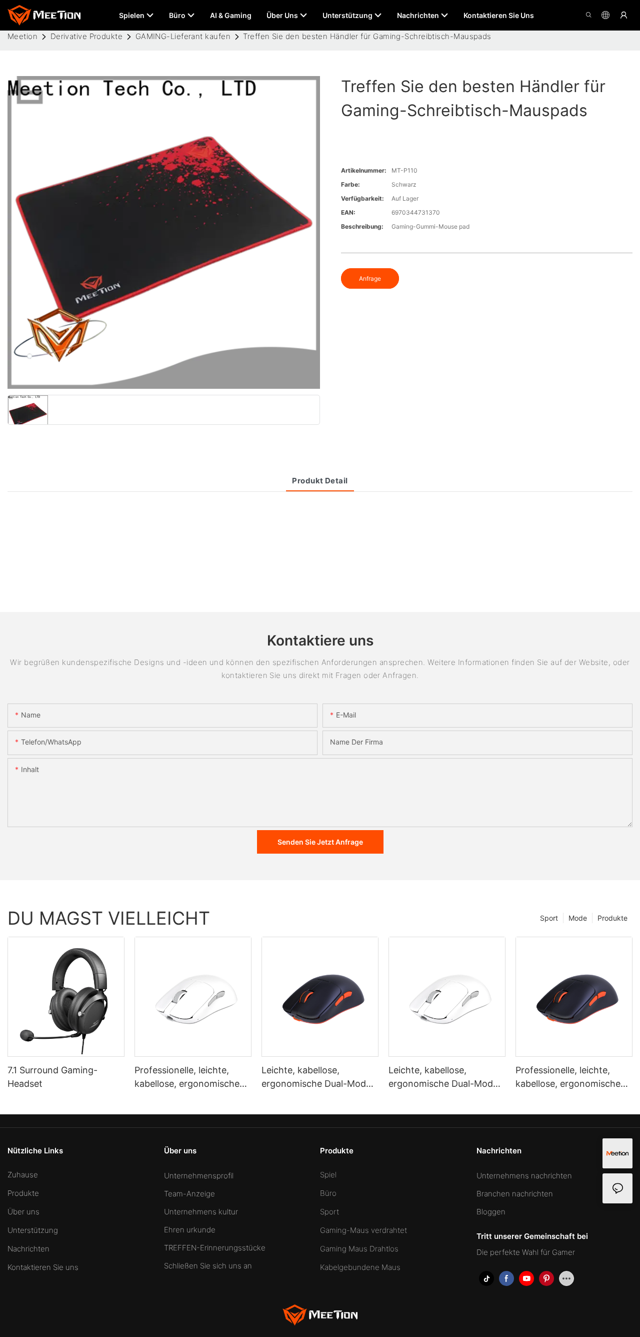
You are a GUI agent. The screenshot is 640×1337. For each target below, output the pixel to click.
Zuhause (23, 1174)
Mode (577, 918)
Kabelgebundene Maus (360, 1267)
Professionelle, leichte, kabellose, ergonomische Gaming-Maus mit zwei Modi (187, 1077)
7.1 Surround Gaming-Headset (53, 1077)
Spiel (328, 1174)
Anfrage (370, 278)
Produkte (613, 918)
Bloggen (491, 1211)
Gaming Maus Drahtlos (359, 1248)
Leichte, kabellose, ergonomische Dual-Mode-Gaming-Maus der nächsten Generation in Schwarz (318, 1077)
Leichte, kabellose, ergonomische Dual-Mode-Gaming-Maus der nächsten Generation (445, 1077)
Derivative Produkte (86, 36)
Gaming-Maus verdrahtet (363, 1230)
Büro (328, 1193)
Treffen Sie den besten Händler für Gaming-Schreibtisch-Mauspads (367, 36)
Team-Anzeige (189, 1193)
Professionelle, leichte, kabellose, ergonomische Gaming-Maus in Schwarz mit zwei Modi (570, 1077)
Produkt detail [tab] (320, 480)
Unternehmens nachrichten (524, 1175)
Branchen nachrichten (514, 1193)
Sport (549, 918)
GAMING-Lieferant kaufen (183, 36)
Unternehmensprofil (199, 1175)
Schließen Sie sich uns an (208, 1265)
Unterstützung (33, 1230)
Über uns (24, 1211)
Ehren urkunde (190, 1229)
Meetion (23, 36)
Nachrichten (29, 1248)
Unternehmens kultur (201, 1211)
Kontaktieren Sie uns (43, 1267)
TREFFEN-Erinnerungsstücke (215, 1247)
